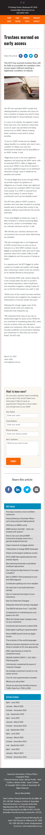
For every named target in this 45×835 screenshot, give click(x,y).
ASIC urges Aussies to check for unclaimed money (18, 652)
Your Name (10, 412)
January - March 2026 (14, 706)
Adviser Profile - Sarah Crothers (26, 782)
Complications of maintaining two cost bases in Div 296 (21, 614)
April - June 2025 (13, 718)
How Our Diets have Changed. (17, 601)
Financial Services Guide (14, 780)
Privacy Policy (31, 774)
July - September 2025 (15, 714)
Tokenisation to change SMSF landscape (22, 549)
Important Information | (16, 774)
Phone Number (12, 430)
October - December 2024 (16, 726)
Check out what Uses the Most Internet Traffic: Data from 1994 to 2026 (21, 687)
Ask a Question (12, 439)
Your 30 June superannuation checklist (21, 678)
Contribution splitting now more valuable (22, 584)
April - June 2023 (13, 749)
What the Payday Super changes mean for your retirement (21, 620)
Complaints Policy (22, 777)
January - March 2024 (14, 738)
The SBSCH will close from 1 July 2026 (21, 609)
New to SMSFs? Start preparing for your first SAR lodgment (21, 578)
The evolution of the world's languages (21, 640)
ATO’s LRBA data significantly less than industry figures (21, 558)
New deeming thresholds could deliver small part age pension (21, 565)
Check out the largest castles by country (22, 553)
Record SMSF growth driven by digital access (20, 635)
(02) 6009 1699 (22, 13)
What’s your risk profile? (15, 682)
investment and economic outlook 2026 (21, 626)
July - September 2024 (15, 730)
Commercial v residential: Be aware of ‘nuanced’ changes (21, 665)
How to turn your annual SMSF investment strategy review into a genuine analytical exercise (19, 538)
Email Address (11, 421)
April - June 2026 (13, 703)
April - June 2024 (13, 734)
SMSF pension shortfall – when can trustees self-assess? (20, 530)
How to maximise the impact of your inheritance (20, 595)
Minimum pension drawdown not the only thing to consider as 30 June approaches (22, 645)
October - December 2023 (16, 741)
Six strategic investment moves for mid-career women (22, 672)
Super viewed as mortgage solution (20, 545)
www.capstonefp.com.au (32, 826)
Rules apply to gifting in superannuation (21, 630)
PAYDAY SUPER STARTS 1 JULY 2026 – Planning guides (21, 659)
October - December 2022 (16, 757)
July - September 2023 (15, 745)
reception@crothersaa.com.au (22, 10)
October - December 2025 (16, 710)
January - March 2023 (14, 753)
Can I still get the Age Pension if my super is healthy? (22, 571)
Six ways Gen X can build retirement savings (20, 589)
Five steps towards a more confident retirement (20, 513)
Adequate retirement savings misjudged (22, 605)
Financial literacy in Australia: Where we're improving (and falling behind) (20, 520)
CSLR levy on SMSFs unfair (16, 525)
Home (9, 18)
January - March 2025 (14, 722)
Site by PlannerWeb (22, 793)
